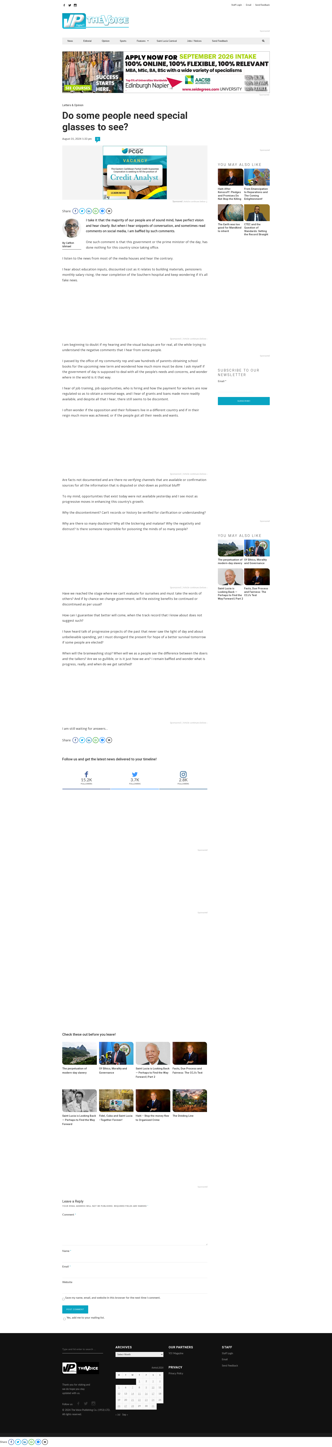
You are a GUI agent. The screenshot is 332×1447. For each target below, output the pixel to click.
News (70, 41)
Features (141, 41)
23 (146, 1400)
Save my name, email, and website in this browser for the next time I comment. (112, 1297)
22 (139, 1400)
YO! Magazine (176, 1353)
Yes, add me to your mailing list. (86, 1317)
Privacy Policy (176, 1373)
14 (132, 1394)
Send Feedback (262, 5)
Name (66, 1251)
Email (248, 5)
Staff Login (236, 5)
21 (132, 1400)
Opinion (105, 41)
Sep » (125, 1415)
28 (132, 1406)
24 (153, 1400)
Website (67, 1282)
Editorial (87, 41)
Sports (123, 41)
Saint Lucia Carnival (167, 41)
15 (139, 1394)
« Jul (118, 1415)
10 (153, 1388)
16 (146, 1394)
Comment (69, 1214)
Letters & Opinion (72, 105)
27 (125, 1406)
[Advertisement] (208, 21)
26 (119, 1406)
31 (153, 1406)
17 (153, 1394)
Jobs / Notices (194, 41)
